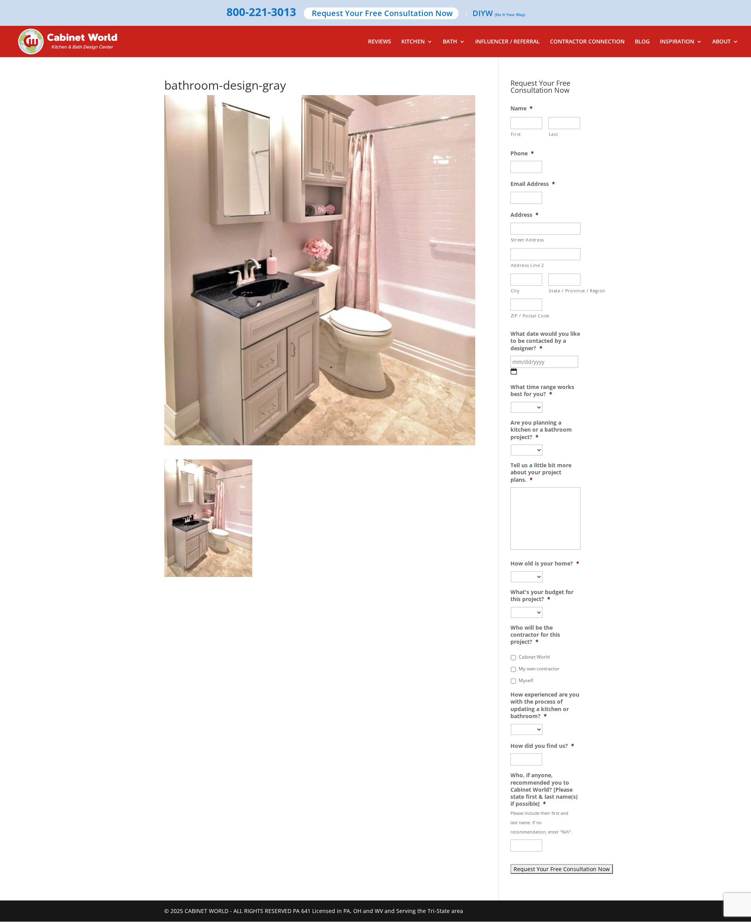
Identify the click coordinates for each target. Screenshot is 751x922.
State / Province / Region (564, 291)
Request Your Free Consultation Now (382, 13)
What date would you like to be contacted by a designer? (545, 340)
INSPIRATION (677, 42)
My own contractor (539, 668)
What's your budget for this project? (541, 596)
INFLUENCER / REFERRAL (507, 42)
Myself (526, 680)
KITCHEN (413, 42)
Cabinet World (534, 657)
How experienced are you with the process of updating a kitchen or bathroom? (544, 705)
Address (524, 214)
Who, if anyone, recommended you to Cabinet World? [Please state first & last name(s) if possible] (544, 789)
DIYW (499, 13)
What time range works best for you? (542, 391)
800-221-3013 (261, 12)
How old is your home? (544, 563)
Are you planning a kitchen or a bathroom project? (541, 429)
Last (553, 134)
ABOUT (721, 42)
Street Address (527, 240)
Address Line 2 (527, 265)
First (516, 134)
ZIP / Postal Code (527, 316)
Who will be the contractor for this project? (535, 634)
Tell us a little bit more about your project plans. (540, 472)
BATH (450, 42)
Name (521, 108)
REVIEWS (379, 42)
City (515, 291)
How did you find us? (542, 745)
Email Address (532, 183)
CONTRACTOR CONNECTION (587, 42)
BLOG (642, 42)
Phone (522, 153)
